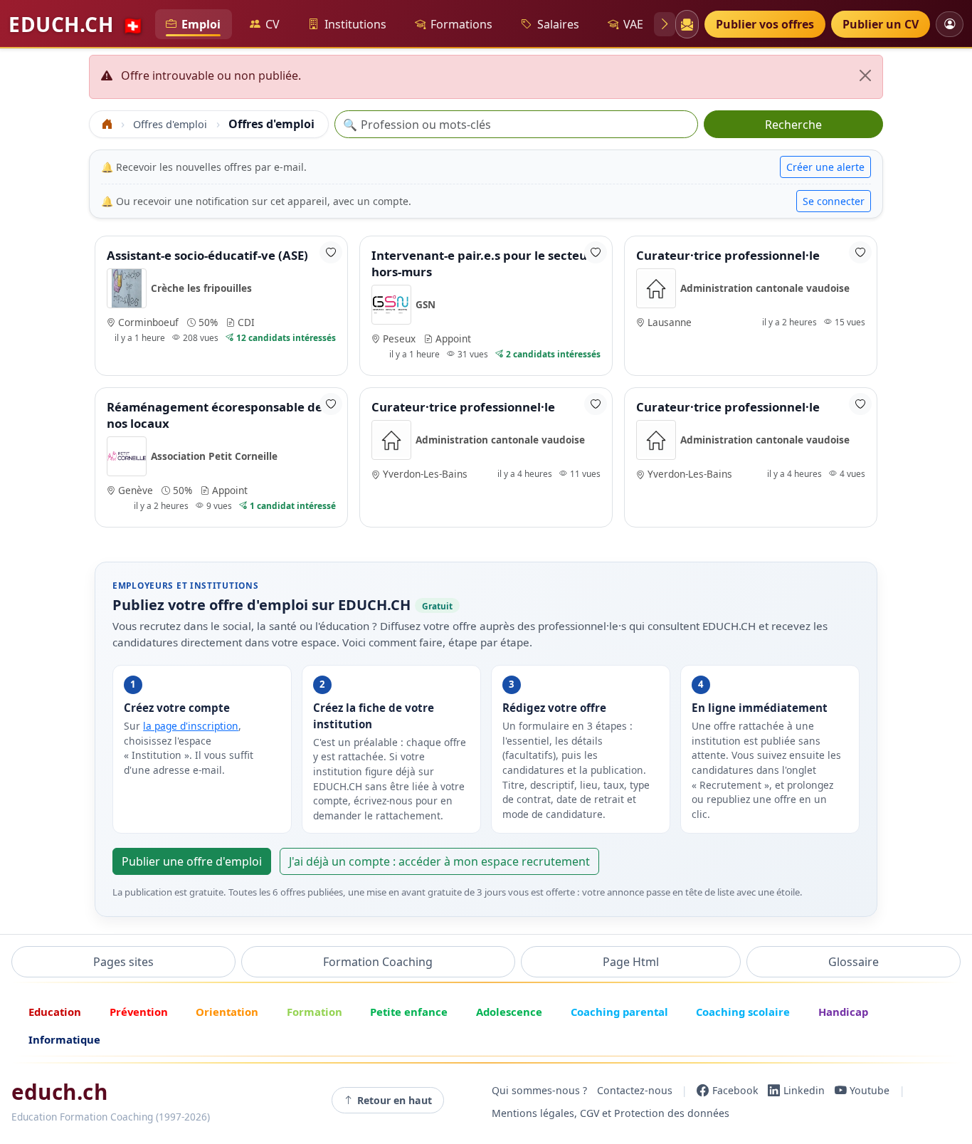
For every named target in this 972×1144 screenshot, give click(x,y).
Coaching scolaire (743, 1011)
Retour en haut (394, 1100)
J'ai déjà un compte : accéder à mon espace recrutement (439, 861)
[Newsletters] (686, 24)
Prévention (139, 1011)
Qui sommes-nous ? (539, 1090)
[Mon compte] (949, 23)
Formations (461, 24)
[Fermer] (865, 75)
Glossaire (853, 962)
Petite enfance (409, 1011)
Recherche (793, 124)
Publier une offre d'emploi (192, 861)
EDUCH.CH (76, 24)
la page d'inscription (190, 726)
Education (54, 1011)
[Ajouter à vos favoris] (330, 252)
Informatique (64, 1039)
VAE (633, 24)
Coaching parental (619, 1011)
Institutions (355, 24)
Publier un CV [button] (880, 24)
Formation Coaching (378, 962)
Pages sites (123, 962)
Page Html (631, 962)
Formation (314, 1011)
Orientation (227, 1011)
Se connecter (834, 201)
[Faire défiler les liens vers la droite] (664, 24)
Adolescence (509, 1011)
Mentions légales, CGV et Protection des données (610, 1113)
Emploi (201, 24)
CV (272, 24)
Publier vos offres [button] (765, 24)
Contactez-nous (634, 1090)
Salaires (558, 24)
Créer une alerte (825, 167)
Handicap (843, 1011)
